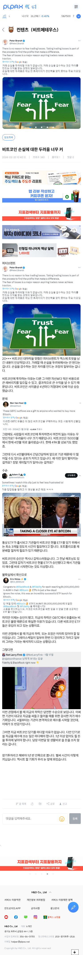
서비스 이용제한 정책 (62, 899)
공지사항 (35, 908)
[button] (30, 127)
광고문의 (54, 908)
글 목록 (22, 803)
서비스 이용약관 (12, 899)
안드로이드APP (12, 908)
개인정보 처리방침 (36, 899)
